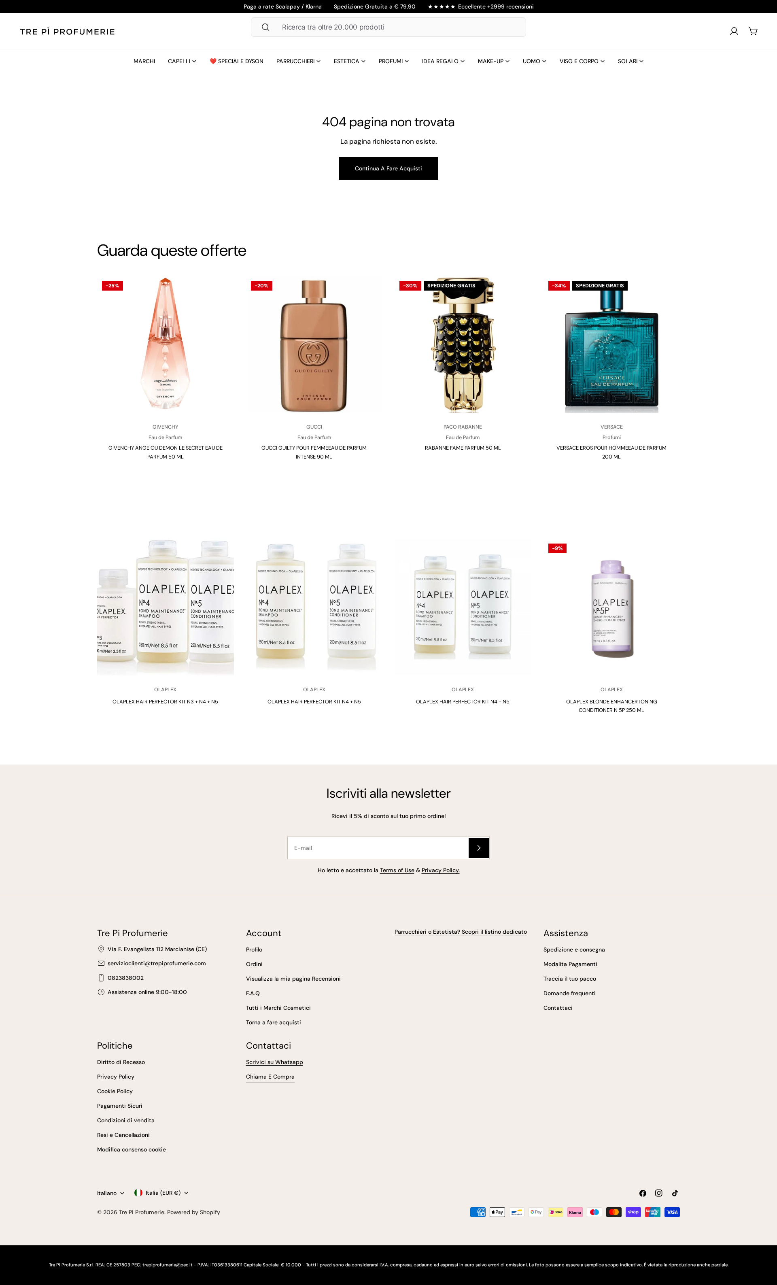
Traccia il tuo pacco (569, 978)
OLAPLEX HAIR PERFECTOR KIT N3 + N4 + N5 (165, 701)
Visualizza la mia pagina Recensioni (293, 978)
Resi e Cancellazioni (123, 1134)
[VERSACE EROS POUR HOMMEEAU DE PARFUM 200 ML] (611, 344)
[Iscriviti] (479, 848)
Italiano (107, 1193)
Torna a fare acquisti (273, 1022)
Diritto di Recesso (121, 1062)
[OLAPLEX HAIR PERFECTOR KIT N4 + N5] (314, 607)
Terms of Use (397, 870)
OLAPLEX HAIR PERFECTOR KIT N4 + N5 (314, 701)
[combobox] (388, 27)
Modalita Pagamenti (570, 964)
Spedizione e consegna (574, 949)
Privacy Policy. (441, 870)
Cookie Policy (115, 1091)
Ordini (254, 964)
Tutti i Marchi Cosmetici (278, 1007)
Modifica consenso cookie (131, 1149)
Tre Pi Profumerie (141, 1212)
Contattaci (558, 1007)
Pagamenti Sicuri (119, 1105)
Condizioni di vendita (126, 1120)
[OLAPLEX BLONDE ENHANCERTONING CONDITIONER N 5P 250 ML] (611, 607)
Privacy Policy (115, 1076)
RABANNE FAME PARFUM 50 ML (463, 447)
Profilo (254, 949)
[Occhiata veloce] (220, 295)
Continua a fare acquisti (388, 168)
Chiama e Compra (270, 1076)
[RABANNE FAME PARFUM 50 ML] (463, 344)
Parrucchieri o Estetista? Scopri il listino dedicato (461, 931)
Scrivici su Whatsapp (274, 1062)
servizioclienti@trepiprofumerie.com (157, 963)
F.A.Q (253, 993)
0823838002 (126, 977)
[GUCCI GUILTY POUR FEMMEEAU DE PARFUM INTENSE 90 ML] (314, 344)
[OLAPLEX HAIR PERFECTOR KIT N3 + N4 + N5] (165, 607)
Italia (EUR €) (163, 1192)
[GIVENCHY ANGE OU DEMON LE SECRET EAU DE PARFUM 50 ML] (165, 344)
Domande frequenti (569, 993)
